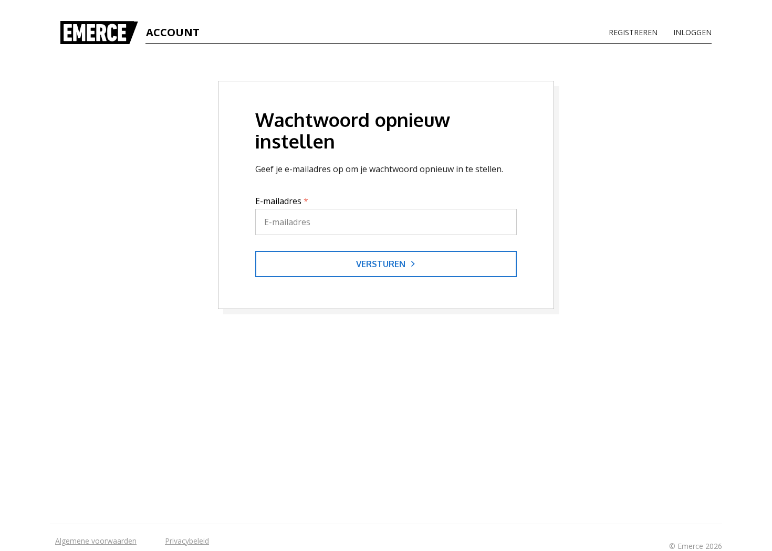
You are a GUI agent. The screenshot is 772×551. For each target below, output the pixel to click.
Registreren (633, 32)
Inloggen (692, 32)
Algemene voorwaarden (96, 541)
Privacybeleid (187, 541)
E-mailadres (281, 201)
